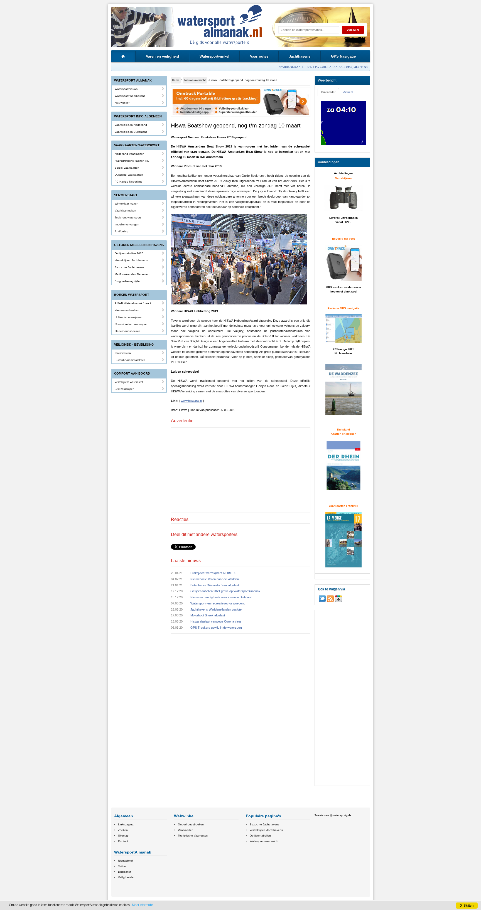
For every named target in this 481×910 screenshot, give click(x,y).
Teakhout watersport (128, 217)
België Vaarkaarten (127, 167)
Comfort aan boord (132, 373)
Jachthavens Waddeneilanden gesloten (216, 609)
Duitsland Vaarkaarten (129, 174)
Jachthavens (299, 56)
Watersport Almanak (133, 80)
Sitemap (123, 835)
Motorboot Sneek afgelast (207, 615)
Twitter (122, 866)
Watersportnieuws (126, 88)
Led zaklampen (124, 388)
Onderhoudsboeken (128, 331)
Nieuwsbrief (122, 102)
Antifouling (121, 231)
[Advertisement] (241, 469)
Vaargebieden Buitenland (131, 131)
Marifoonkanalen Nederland (132, 274)
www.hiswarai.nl (191, 400)
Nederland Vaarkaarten (129, 153)
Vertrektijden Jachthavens (131, 260)
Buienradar (328, 92)
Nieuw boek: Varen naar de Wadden (214, 579)
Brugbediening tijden (128, 281)
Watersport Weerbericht (130, 95)
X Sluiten (466, 905)
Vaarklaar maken (125, 210)
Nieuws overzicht (195, 80)
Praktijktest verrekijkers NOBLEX (212, 573)
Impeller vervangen (127, 224)
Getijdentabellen (260, 835)
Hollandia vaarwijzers (128, 317)
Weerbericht (327, 80)
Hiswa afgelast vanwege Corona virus (216, 621)
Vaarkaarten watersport (136, 145)
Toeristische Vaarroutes (193, 835)
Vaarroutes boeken (127, 310)
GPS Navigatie (343, 56)
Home (176, 80)
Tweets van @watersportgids (333, 815)
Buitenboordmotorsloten (130, 359)
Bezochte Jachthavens (129, 267)
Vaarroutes (259, 56)
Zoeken (123, 830)
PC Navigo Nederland (129, 181)
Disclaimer (124, 871)
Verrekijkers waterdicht (129, 381)
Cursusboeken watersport (131, 324)
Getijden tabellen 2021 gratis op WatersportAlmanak (225, 591)
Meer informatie (142, 905)
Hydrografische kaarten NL (132, 160)
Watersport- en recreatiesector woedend (217, 603)
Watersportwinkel (214, 56)
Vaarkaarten (185, 830)
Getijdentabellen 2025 (129, 253)
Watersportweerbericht (264, 841)
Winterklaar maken (126, 203)
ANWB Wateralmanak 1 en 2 (133, 303)
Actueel (348, 92)
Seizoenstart (126, 195)
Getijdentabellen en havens (139, 245)
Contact (123, 841)
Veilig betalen (126, 877)
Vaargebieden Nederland (131, 124)
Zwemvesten (123, 353)
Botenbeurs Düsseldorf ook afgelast (214, 585)
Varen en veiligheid (162, 56)
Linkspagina (126, 824)
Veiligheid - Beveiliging (134, 344)
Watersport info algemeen (138, 116)
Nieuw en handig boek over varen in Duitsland (221, 597)
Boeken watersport (131, 294)
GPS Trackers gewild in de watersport (216, 627)
